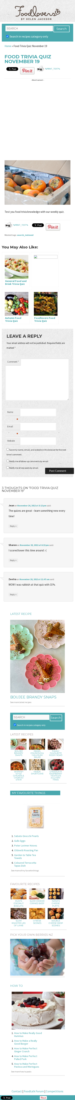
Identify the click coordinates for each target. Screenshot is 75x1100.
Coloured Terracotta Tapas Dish (25, 864)
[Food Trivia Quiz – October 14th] (45, 269)
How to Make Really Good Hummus (28, 1034)
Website (11, 440)
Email (12, 427)
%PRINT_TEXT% (52, 68)
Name (12, 413)
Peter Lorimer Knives (25, 845)
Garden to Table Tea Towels (25, 856)
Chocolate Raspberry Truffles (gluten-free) (55, 776)
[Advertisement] (37, 120)
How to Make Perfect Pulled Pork (25, 1057)
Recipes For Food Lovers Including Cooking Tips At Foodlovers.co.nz (37, 9)
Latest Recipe (21, 614)
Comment (13, 361)
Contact (17, 1091)
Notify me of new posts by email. (24, 467)
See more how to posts (21, 1071)
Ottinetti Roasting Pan (26, 850)
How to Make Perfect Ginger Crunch (25, 1050)
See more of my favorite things (25, 870)
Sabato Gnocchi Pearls (26, 836)
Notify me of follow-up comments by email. (29, 461)
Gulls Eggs (19, 840)
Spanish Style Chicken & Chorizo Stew (18, 776)
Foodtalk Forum (34, 1091)
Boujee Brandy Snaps (33, 697)
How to (16, 985)
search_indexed (25, 235)
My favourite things (28, 793)
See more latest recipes (20, 702)
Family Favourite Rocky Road (55, 753)
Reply (13, 525)
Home (8, 46)
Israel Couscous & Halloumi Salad (37, 754)
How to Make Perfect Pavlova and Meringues (26, 1065)
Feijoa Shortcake (37, 773)
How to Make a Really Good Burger (25, 1042)
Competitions (54, 1091)
